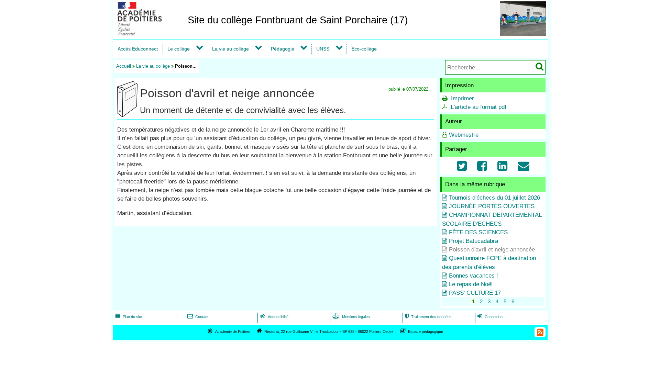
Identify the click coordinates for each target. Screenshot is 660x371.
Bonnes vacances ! (473, 275)
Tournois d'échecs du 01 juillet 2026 (494, 197)
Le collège (178, 49)
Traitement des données (428, 317)
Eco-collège (364, 49)
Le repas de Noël (471, 284)
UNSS (322, 49)
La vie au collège (230, 49)
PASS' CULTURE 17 (475, 293)
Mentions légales (351, 317)
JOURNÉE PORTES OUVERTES (492, 206)
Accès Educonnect (138, 49)
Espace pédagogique (425, 331)
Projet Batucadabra (473, 241)
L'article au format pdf (478, 107)
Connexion (490, 317)
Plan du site (128, 317)
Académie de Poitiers (232, 331)
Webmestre (463, 135)
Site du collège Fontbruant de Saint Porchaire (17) (298, 19)
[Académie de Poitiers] (148, 33)
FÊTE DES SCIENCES (478, 232)
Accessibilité (274, 317)
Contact (197, 317)
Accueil (123, 66)
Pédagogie (282, 49)
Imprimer (462, 98)
